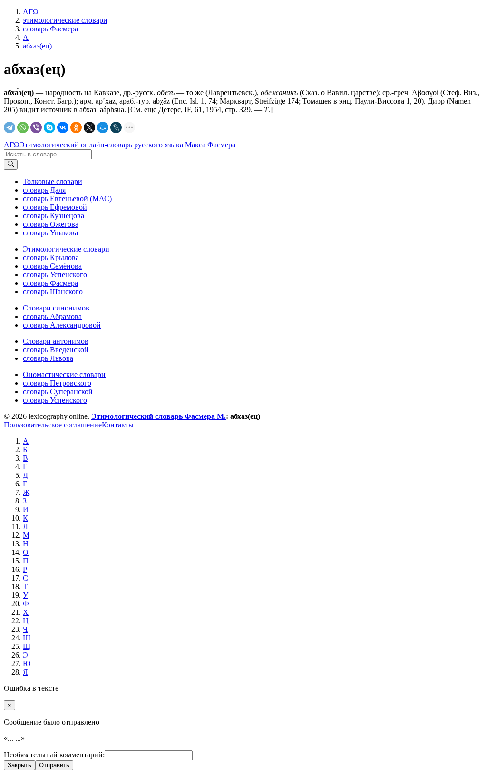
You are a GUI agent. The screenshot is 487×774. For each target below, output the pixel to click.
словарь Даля (44, 190)
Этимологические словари (66, 249)
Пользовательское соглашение (53, 425)
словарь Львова (48, 358)
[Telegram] (9, 127)
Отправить (54, 765)
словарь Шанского (53, 292)
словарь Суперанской (58, 391)
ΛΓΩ (11, 145)
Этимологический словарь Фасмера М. (158, 416)
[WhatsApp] (23, 127)
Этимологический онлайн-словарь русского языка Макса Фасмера (127, 145)
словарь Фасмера (50, 283)
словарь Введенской (55, 350)
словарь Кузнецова (53, 216)
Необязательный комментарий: (54, 755)
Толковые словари (52, 181)
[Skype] (49, 127)
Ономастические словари (64, 374)
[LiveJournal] (116, 127)
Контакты (118, 425)
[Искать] (11, 164)
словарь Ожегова (50, 224)
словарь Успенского (55, 275)
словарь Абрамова (52, 316)
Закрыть (19, 765)
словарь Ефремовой (55, 207)
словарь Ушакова (50, 233)
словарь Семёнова (52, 266)
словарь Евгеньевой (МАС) (67, 198)
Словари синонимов (56, 308)
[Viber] (36, 127)
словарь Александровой (62, 325)
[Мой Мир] (102, 127)
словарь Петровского (57, 383)
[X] (89, 127)
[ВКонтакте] (62, 127)
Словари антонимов (55, 341)
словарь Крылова (51, 257)
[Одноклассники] (76, 127)
